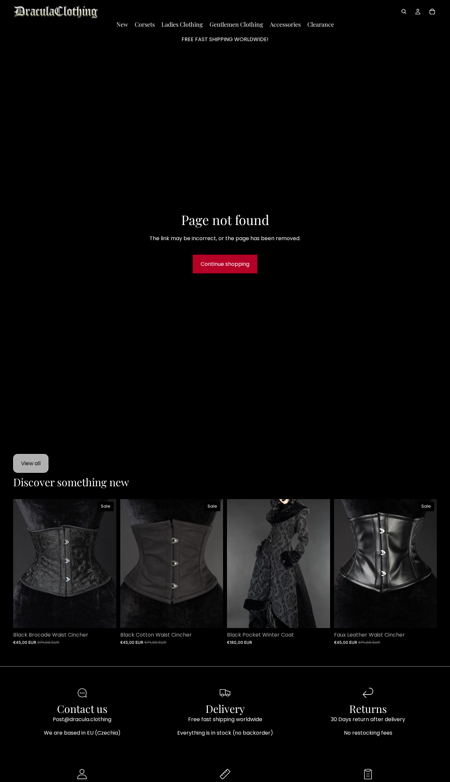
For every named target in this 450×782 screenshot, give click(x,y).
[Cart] (432, 11)
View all (31, 463)
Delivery (225, 708)
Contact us (82, 708)
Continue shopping (225, 264)
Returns (368, 708)
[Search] (404, 11)
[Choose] (106, 618)
